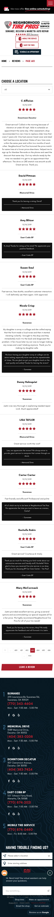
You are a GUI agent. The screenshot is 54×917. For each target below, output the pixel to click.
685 (43, 650)
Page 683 (30, 61)
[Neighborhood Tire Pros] (27, 25)
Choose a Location (15, 81)
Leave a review (27, 667)
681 (21, 650)
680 (16, 650)
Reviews (16, 61)
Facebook (8, 715)
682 (27, 650)
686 (49, 650)
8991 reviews (32, 34)
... (10, 650)
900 (29, 656)
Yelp (18, 715)
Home (4, 61)
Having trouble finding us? (27, 848)
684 (38, 650)
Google (13, 715)
